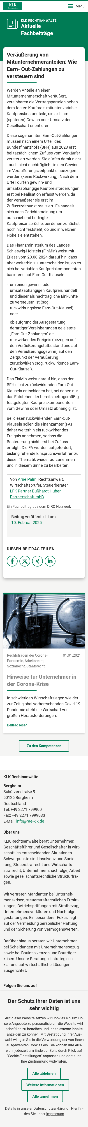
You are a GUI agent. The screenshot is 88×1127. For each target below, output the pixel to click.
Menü (80, 6)
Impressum (55, 1114)
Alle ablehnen (44, 1073)
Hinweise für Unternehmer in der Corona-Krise (41, 680)
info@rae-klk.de (30, 821)
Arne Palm (27, 479)
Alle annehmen (45, 1096)
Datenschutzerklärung (50, 1108)
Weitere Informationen (45, 1085)
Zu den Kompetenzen (44, 746)
